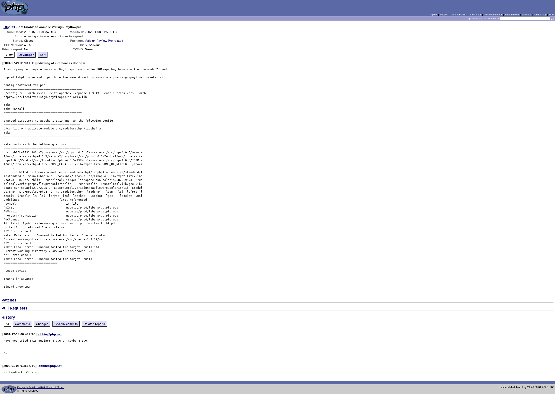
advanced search (493, 14)
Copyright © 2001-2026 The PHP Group (40, 387)
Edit (43, 54)
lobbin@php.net (50, 334)
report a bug (475, 14)
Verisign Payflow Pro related (104, 40)
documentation (458, 14)
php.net (433, 14)
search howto (512, 14)
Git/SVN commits (66, 324)
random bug (540, 14)
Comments (22, 324)
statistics (526, 14)
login (551, 14)
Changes (42, 324)
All (7, 324)
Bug (6, 27)
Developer (26, 54)
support (444, 14)
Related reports (94, 324)
